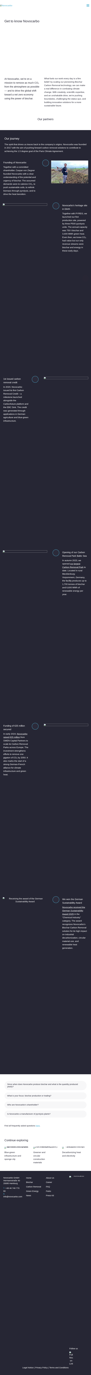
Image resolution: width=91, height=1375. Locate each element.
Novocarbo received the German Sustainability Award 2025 (73, 910)
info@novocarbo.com (12, 1197)
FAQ (48, 1187)
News (28, 1195)
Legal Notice (28, 1368)
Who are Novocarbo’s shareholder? (23, 1105)
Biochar (29, 1182)
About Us (50, 1178)
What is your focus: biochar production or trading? (29, 1096)
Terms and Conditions (59, 1368)
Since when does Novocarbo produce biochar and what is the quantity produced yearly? (42, 1085)
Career (49, 1182)
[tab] (45, 1085)
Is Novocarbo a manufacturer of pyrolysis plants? (28, 1114)
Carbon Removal (33, 1187)
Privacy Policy (41, 1368)
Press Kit (50, 1195)
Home (28, 1178)
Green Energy (32, 1191)
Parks (48, 1191)
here (38, 1126)
